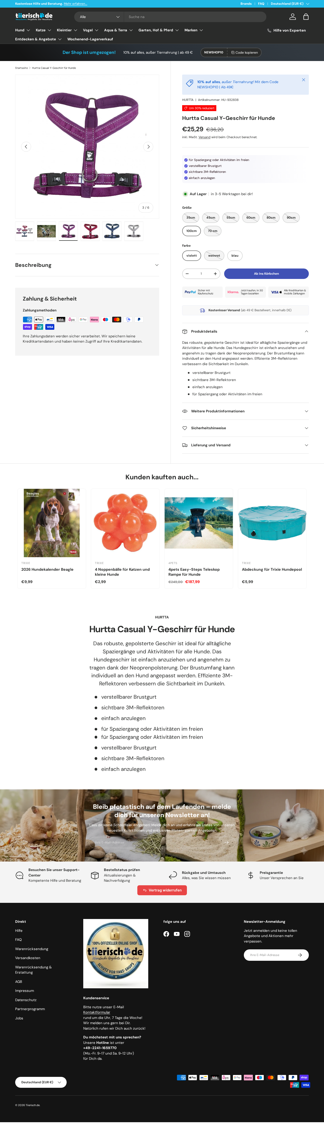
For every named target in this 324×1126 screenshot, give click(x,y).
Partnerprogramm (30, 1009)
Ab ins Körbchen (266, 274)
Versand (204, 137)
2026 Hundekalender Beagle (47, 569)
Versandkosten (27, 958)
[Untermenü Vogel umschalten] (96, 30)
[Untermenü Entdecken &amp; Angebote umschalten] (60, 39)
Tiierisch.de (33, 1105)
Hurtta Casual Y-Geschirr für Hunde (54, 68)
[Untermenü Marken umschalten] (201, 30)
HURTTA (188, 100)
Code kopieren (247, 52)
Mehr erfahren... (75, 4)
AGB (18, 981)
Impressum (24, 990)
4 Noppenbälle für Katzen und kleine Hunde (122, 572)
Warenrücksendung (31, 949)
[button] (306, 16)
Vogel (88, 30)
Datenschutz (26, 1000)
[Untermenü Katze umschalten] (49, 30)
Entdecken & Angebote (35, 39)
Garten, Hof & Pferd (156, 30)
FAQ (261, 4)
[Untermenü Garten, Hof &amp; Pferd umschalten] (177, 30)
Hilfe (19, 930)
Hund (19, 30)
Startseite (21, 68)
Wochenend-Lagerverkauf (90, 39)
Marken (191, 30)
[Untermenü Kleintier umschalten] (75, 30)
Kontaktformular (96, 1012)
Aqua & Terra (115, 30)
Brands (246, 4)
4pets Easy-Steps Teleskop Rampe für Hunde (194, 572)
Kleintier (64, 30)
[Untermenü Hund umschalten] (28, 30)
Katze (41, 30)
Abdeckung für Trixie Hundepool (272, 569)
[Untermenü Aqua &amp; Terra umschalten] (131, 30)
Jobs (19, 1018)
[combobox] (170, 17)
